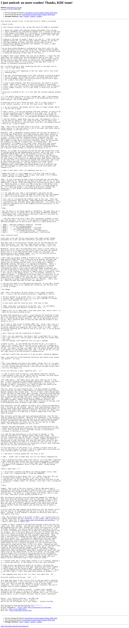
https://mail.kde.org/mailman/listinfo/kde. (35, 607)
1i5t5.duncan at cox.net (14, 7)
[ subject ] (33, 16)
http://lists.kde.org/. (18, 609)
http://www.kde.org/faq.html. (21, 610)
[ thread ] (26, 16)
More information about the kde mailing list (14, 626)
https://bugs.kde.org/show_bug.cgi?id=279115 (37, 520)
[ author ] (39, 16)
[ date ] (21, 16)
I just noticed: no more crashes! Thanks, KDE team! (40, 13)
